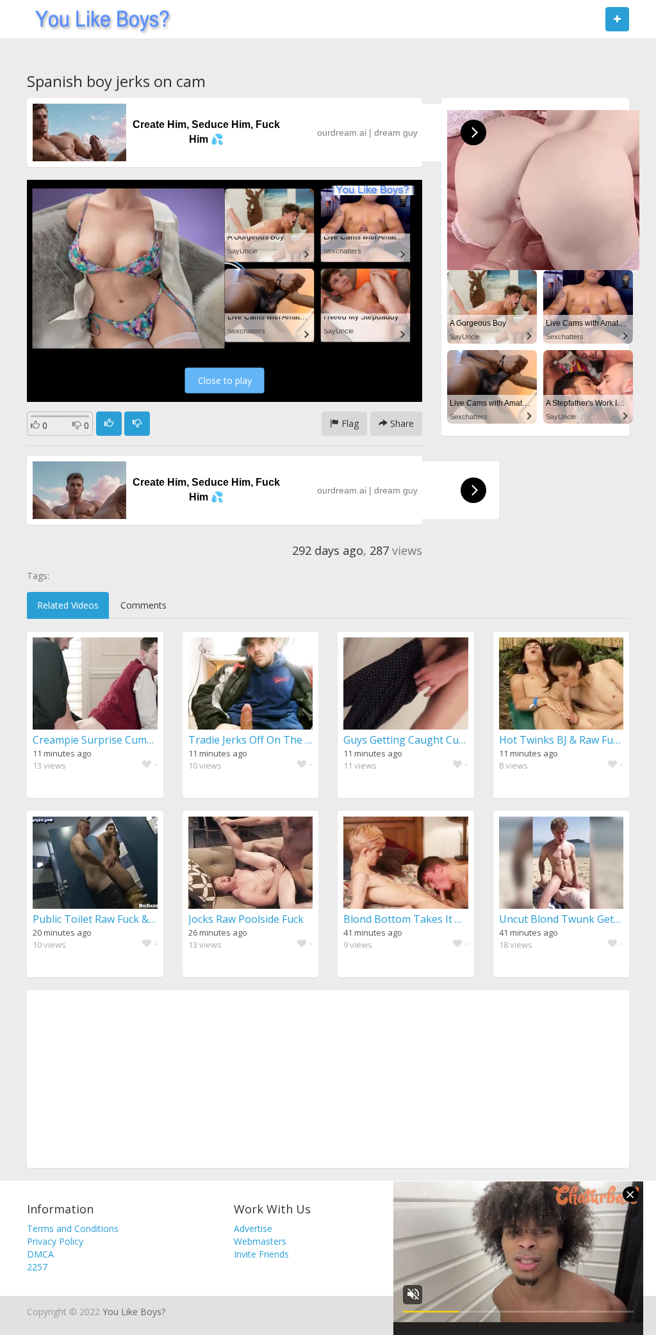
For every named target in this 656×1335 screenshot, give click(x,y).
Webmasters (260, 1241)
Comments (143, 605)
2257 (37, 1267)
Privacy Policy (55, 1241)
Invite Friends (261, 1254)
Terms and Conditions (73, 1228)
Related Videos (68, 605)
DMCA (40, 1254)
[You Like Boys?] (98, 19)
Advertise (253, 1228)
